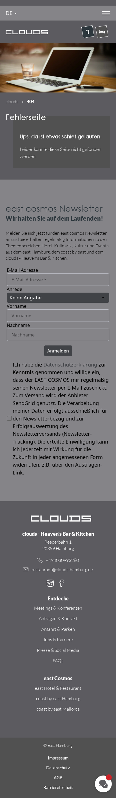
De (9, 13)
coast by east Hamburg (58, 698)
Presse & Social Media (58, 650)
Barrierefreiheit (58, 787)
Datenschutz (58, 767)
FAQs (58, 660)
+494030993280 (62, 560)
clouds (12, 101)
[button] (103, 784)
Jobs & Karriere (58, 639)
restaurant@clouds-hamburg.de (62, 569)
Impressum (58, 757)
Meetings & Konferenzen (58, 608)
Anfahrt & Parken (58, 629)
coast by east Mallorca (58, 709)
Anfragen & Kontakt (58, 618)
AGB (58, 777)
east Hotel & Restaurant (58, 688)
